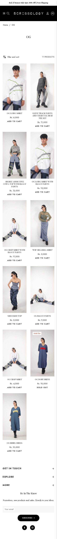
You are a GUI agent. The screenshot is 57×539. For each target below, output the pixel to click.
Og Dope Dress (42, 380)
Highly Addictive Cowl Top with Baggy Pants (14, 184)
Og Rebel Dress (14, 443)
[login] (46, 13)
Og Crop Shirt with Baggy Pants (14, 251)
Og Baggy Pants (42, 316)
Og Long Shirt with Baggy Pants (42, 183)
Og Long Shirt (14, 114)
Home (5, 25)
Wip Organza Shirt (42, 250)
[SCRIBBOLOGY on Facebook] (24, 527)
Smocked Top (15, 316)
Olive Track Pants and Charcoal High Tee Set (42, 116)
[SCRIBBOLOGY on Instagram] (32, 527)
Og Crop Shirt (14, 380)
